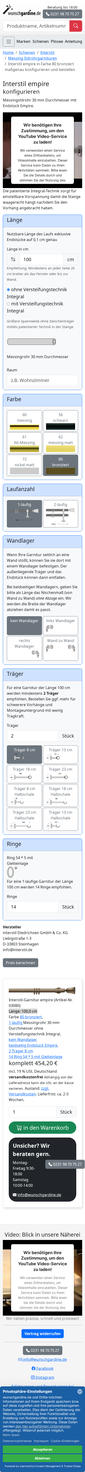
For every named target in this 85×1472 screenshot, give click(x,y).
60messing (24, 417)
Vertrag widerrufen (43, 1333)
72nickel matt (24, 462)
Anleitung (73, 41)
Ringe (12, 896)
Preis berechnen (20, 962)
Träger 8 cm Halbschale (24, 791)
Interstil (47, 52)
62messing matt (60, 439)
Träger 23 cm (60, 769)
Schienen (41, 41)
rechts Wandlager (24, 643)
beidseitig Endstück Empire (33, 1045)
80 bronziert (31, 1016)
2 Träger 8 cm (21, 1051)
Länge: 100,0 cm (23, 1011)
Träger (13, 725)
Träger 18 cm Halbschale (60, 791)
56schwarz (60, 417)
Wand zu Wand (60, 640)
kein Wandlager (24, 620)
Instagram (44, 1377)
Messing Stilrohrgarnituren (32, 58)
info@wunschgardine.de (39, 1194)
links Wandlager (60, 620)
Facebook (44, 1368)
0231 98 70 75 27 (64, 14)
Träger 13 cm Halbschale (60, 815)
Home (8, 52)
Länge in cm (17, 249)
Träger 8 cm (24, 749)
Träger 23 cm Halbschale (24, 815)
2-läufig (60, 504)
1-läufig (24, 504)
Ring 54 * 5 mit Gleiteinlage (20, 860)
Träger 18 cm (24, 769)
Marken (23, 41)
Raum (12, 370)
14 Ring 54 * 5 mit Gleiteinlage (35, 1056)
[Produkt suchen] (75, 26)
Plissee (57, 41)
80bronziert (60, 462)
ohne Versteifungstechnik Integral (37, 293)
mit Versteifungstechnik (35, 307)
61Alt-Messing (24, 439)
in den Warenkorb (45, 1127)
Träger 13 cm (60, 749)
